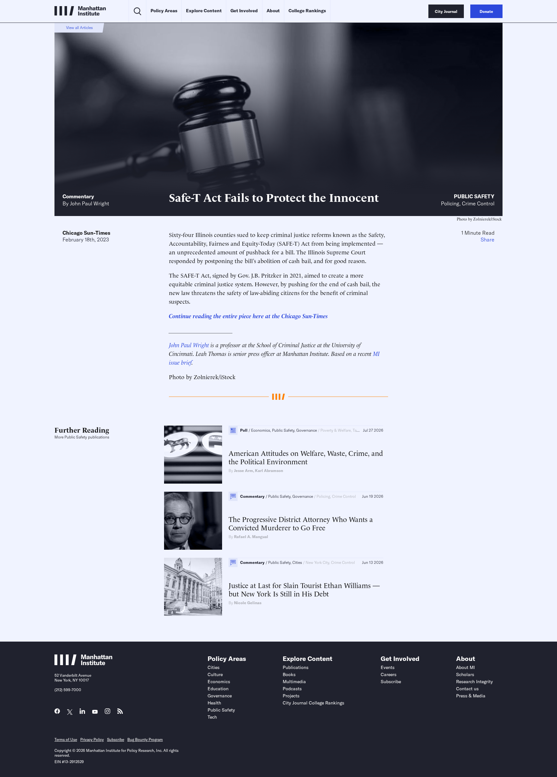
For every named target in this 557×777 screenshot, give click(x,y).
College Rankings (307, 11)
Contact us (467, 689)
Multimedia (294, 681)
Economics (219, 681)
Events (388, 667)
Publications (295, 667)
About (273, 11)
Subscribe (391, 681)
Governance (220, 696)
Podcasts (292, 689)
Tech (212, 717)
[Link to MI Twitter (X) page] (70, 712)
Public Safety (474, 196)
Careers (388, 674)
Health (214, 703)
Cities (214, 667)
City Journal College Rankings (313, 703)
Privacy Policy (92, 739)
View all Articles (79, 27)
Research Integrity (474, 681)
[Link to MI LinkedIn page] (82, 713)
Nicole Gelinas (247, 602)
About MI (465, 667)
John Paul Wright (89, 203)
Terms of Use (65, 739)
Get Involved (244, 11)
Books (289, 674)
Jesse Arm (243, 470)
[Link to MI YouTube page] (95, 712)
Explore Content (204, 11)
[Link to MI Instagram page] (107, 713)
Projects (291, 696)
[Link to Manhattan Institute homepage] (83, 663)
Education (218, 689)
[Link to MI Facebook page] (57, 713)
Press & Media (470, 696)
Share (487, 239)
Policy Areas (164, 11)
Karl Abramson (269, 470)
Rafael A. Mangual (251, 536)
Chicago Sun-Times (86, 233)
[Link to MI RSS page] (120, 713)
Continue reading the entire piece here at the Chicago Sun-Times (248, 315)
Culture (215, 674)
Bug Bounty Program (145, 739)
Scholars (465, 674)
